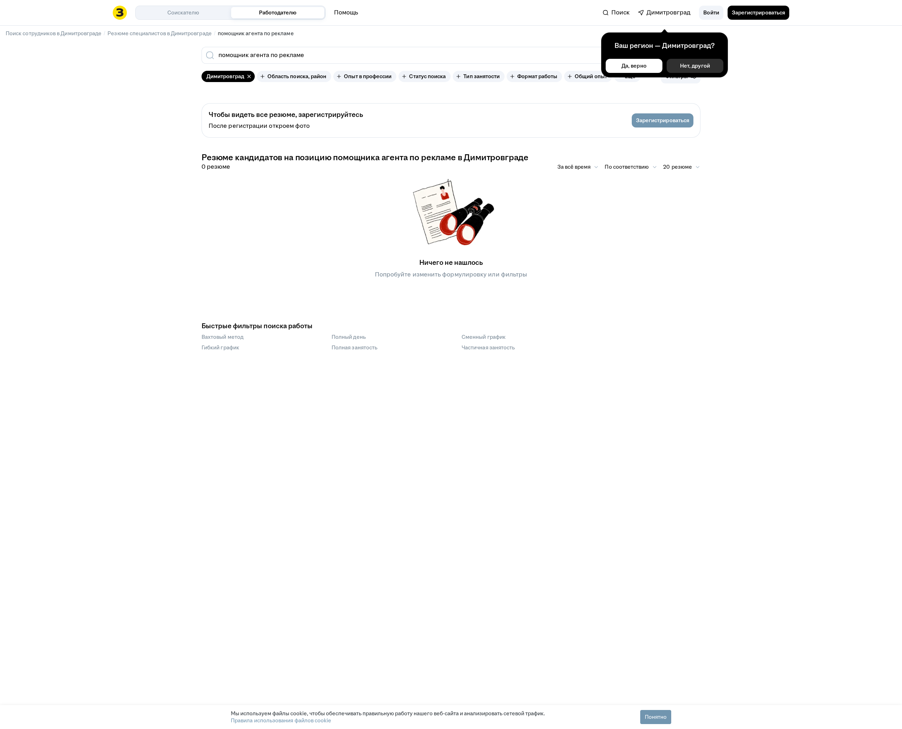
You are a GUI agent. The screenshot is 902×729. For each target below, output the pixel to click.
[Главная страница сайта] (120, 13)
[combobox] (401, 55)
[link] (616, 13)
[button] (711, 13)
